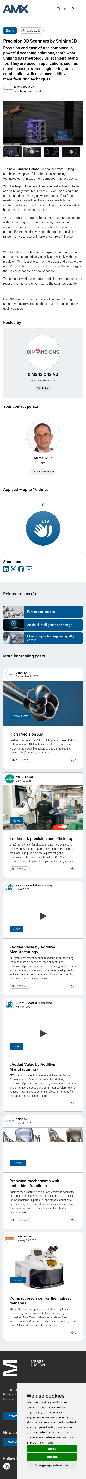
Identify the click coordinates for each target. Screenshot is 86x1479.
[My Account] (72, 9)
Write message (45, 471)
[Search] (58, 9)
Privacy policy (12, 1394)
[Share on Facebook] (21, 569)
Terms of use (12, 1390)
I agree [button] (51, 1448)
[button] (12, 151)
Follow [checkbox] (45, 388)
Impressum (11, 1399)
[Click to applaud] (43, 528)
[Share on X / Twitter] (13, 569)
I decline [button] (52, 1457)
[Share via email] (29, 569)
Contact (12, 1416)
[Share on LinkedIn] (6, 569)
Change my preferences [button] (51, 1465)
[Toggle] (79, 9)
